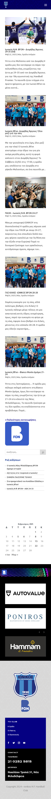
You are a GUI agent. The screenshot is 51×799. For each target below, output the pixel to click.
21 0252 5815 (20, 761)
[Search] (43, 452)
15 (36, 541)
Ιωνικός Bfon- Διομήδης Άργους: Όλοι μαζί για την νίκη (23, 132)
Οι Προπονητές (13, 735)
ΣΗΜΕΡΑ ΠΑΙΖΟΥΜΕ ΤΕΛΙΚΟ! (19, 477)
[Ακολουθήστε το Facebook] (8, 743)
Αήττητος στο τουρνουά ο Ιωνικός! (22, 473)
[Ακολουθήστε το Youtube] (24, 743)
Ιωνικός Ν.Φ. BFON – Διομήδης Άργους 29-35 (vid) (24, 50)
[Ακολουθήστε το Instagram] (19, 743)
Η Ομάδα (11, 726)
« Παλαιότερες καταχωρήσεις (20, 419)
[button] (44, 632)
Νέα (19, 54)
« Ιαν (7, 554)
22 (36, 545)
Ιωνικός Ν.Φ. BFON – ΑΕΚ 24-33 (20, 489)
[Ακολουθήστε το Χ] (14, 743)
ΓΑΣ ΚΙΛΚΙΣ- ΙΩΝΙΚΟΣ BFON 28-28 (21, 292)
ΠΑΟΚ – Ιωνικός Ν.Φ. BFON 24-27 (21, 213)
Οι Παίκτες (12, 730)
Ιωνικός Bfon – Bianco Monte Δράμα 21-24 (24, 373)
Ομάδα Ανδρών (28, 54)
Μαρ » (15, 554)
